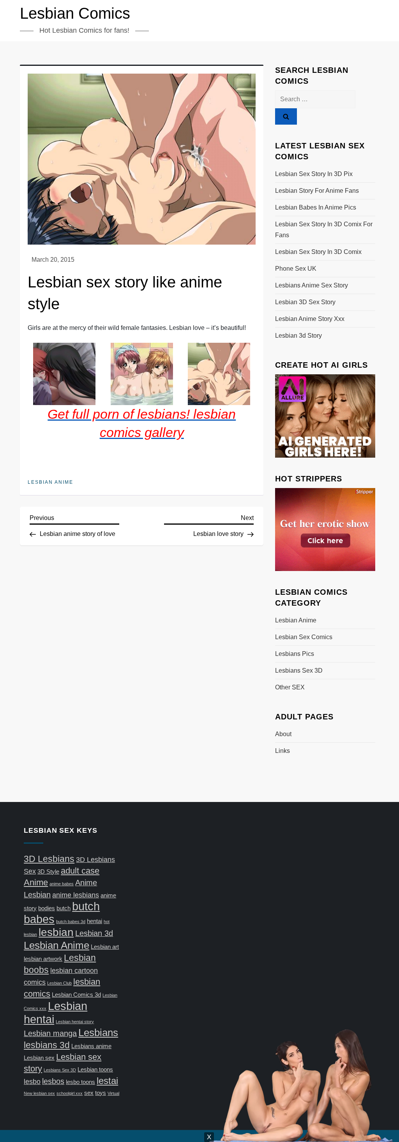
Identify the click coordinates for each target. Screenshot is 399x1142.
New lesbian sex (39, 1093)
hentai (94, 921)
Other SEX (290, 687)
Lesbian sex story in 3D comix (318, 251)
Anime (36, 882)
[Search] (286, 116)
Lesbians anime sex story (311, 285)
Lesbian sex (39, 1058)
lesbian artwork (43, 959)
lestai (107, 1080)
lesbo (32, 1082)
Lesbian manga (50, 1033)
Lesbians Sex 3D (299, 670)
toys (100, 1093)
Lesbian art (105, 947)
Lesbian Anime (50, 482)
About (283, 734)
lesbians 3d (47, 1045)
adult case (80, 871)
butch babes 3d (70, 921)
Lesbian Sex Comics (303, 637)
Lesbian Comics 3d (76, 995)
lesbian (56, 932)
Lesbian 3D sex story (305, 302)
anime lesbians (75, 895)
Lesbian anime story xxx (309, 318)
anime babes (61, 883)
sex (89, 1093)
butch (63, 908)
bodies (46, 908)
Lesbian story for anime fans (317, 190)
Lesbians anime (91, 1046)
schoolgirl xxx (69, 1093)
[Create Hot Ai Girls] (325, 415)
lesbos (53, 1081)
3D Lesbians (49, 859)
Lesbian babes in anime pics (315, 207)
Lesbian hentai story (75, 1021)
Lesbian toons (95, 1069)
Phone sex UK (295, 268)
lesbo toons (80, 1082)
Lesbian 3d (94, 933)
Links (282, 750)
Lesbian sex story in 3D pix (314, 174)
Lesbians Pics (294, 653)
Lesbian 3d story (298, 335)
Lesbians (98, 1032)
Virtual (113, 1093)
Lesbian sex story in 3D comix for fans (324, 229)
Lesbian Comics (75, 13)
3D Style (48, 872)
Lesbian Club (59, 983)
